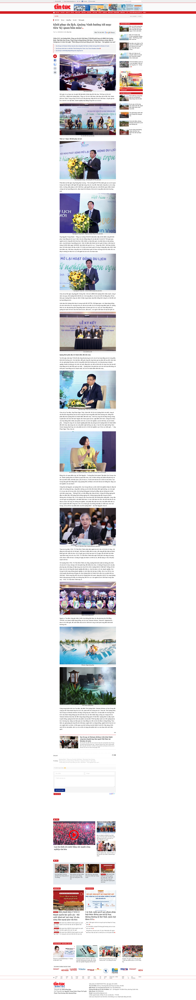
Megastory (103, 874)
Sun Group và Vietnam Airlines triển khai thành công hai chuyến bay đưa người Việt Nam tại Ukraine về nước (96, 739)
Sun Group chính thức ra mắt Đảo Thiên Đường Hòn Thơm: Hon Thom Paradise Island (78, 48)
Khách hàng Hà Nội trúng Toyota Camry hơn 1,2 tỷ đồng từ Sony (108, 959)
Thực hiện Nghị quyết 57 (135, 12)
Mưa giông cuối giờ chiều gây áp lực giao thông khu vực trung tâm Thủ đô (77, 877)
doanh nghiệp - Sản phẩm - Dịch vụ (62, 943)
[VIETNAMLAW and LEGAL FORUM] (64, 970)
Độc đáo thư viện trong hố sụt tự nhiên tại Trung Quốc (92, 876)
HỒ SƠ (99, 12)
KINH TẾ (68, 12)
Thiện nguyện (81, 20)
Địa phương (133, 977)
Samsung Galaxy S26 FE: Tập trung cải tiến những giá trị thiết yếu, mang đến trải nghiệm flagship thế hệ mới (86, 960)
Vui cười (74, 20)
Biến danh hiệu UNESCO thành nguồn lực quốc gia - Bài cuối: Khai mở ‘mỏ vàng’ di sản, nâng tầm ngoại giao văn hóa (108, 878)
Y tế (127, 12)
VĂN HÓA (83, 12)
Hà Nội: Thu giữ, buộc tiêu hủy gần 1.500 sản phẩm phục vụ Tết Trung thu (131, 960)
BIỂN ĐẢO (122, 12)
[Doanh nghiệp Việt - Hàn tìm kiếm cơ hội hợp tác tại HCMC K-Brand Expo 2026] (106, 846)
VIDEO (144, 12)
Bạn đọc (57, 20)
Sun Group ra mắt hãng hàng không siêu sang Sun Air (69, 50)
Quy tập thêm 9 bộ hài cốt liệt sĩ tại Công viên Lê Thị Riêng (62, 876)
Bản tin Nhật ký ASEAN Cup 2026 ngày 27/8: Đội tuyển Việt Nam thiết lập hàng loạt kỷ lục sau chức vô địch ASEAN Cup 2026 (106, 838)
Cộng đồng (68, 20)
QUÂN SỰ (105, 12)
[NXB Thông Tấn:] (80, 971)
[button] (113, 870)
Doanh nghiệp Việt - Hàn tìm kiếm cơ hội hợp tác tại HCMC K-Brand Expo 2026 (106, 854)
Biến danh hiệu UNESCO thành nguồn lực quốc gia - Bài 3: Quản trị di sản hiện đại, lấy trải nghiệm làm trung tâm (68, 924)
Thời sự (57, 12)
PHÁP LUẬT (77, 12)
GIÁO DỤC (89, 12)
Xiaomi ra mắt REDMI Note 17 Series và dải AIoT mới (63, 959)
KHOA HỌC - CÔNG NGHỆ (113, 12)
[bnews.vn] (89, 971)
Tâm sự (62, 20)
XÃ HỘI (72, 12)
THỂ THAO (94, 12)
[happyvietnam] (72, 969)
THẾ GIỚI (62, 12)
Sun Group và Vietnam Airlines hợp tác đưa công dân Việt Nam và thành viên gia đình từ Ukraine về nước (82, 46)
